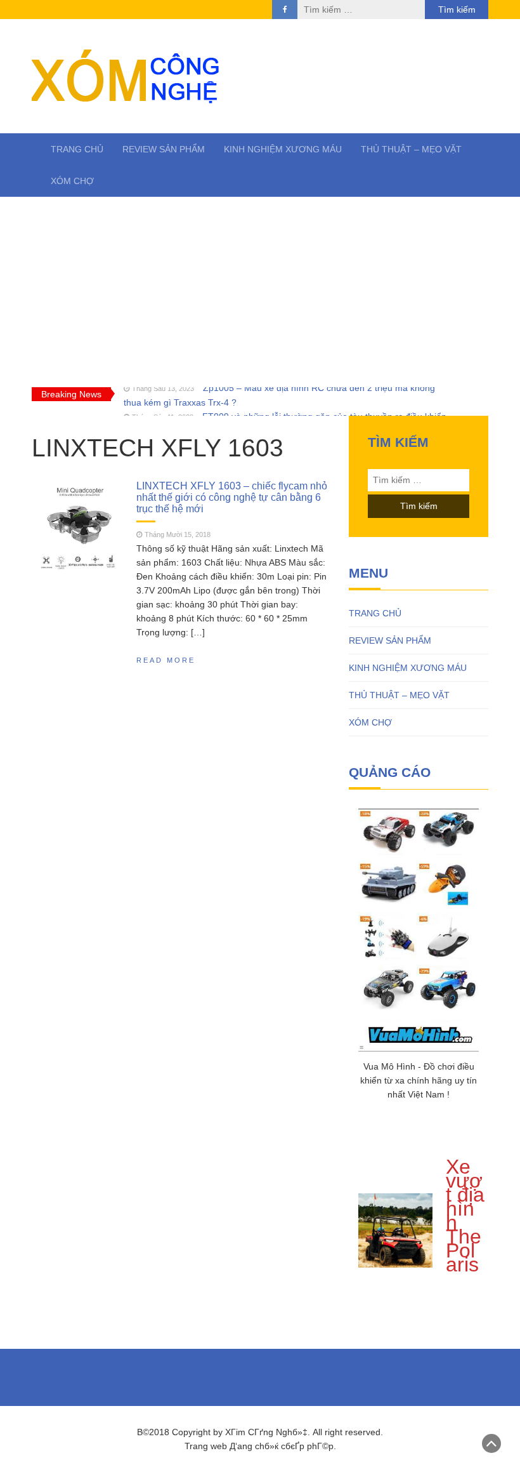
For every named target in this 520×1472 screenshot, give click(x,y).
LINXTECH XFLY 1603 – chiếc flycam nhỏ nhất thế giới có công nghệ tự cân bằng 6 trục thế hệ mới (231, 497)
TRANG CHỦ (77, 149)
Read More (165, 660)
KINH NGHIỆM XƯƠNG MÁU (283, 149)
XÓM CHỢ (72, 181)
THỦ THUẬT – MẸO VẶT (411, 149)
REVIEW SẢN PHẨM (163, 149)
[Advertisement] (260, 292)
